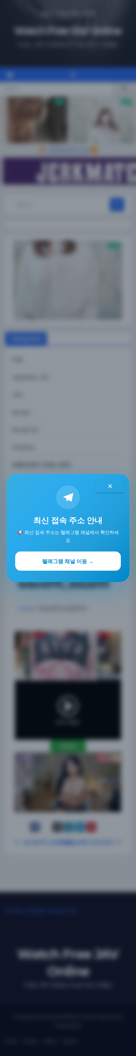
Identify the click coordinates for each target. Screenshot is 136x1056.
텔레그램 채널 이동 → (68, 561)
